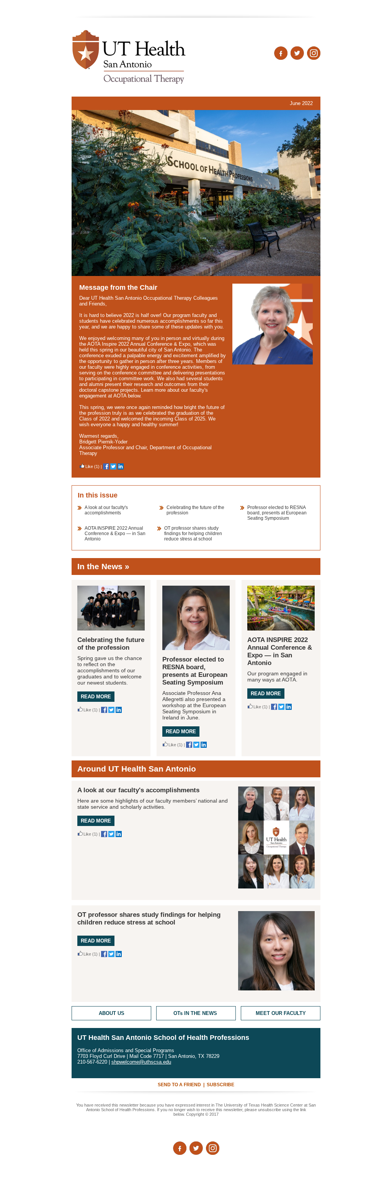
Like (89, 466)
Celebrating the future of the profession (110, 643)
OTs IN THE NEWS (196, 1013)
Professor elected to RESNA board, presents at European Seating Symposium (277, 513)
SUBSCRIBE (220, 1084)
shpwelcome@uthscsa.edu (141, 1062)
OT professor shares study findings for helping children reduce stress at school (193, 533)
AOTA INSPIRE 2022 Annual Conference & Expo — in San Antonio (115, 533)
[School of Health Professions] (196, 193)
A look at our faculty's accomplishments (106, 510)
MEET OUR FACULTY (281, 1013)
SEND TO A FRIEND (179, 1084)
